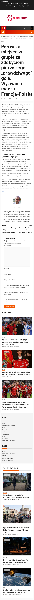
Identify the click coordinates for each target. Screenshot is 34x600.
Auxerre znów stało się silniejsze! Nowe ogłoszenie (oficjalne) (9, 229)
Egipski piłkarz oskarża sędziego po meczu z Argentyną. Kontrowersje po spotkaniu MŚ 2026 (15, 342)
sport (2, 41)
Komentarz (7, 246)
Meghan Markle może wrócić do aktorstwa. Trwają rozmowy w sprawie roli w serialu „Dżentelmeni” (16, 497)
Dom (3, 423)
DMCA (26, 3)
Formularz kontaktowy (17, 3)
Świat (3, 427)
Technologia (5, 434)
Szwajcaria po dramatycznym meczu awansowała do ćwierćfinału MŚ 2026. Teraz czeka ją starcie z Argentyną (15, 404)
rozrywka (5, 492)
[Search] (31, 32)
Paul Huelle (5, 98)
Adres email (8, 274)
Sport (3, 436)
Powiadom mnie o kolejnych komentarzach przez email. (16, 293)
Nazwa (6, 268)
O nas (8, 3)
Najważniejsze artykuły (8, 425)
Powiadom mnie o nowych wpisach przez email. (15, 301)
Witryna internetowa (9, 280)
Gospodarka (5, 430)
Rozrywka (5, 438)
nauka (4, 432)
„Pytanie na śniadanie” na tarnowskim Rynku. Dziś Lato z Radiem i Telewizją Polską (16, 529)
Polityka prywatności (23, 6)
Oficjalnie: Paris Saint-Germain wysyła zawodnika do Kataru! (25, 229)
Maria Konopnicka (15, 346)
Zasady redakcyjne (11, 6)
